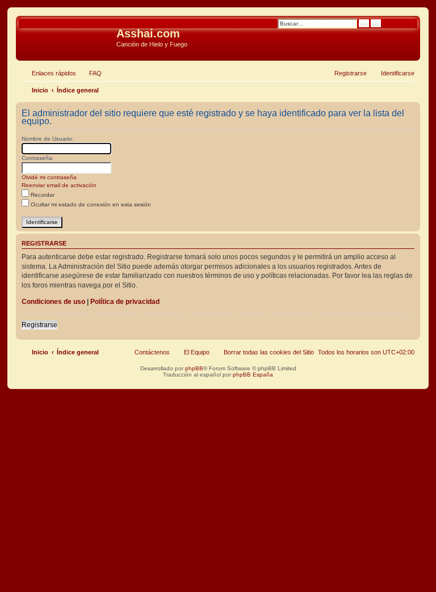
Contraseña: (38, 158)
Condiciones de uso (53, 302)
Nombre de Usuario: (48, 139)
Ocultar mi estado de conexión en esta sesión (90, 204)
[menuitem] (90, 73)
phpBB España (253, 374)
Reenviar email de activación (59, 185)
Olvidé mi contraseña (49, 177)
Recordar (41, 195)
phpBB (194, 368)
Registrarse (39, 325)
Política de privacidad (125, 302)
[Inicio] (67, 37)
